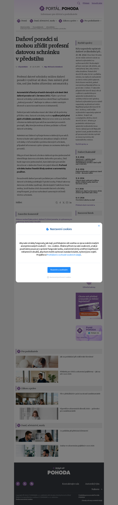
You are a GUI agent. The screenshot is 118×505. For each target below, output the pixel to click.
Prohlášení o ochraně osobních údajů (64, 255)
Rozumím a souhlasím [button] (59, 270)
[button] (59, 277)
